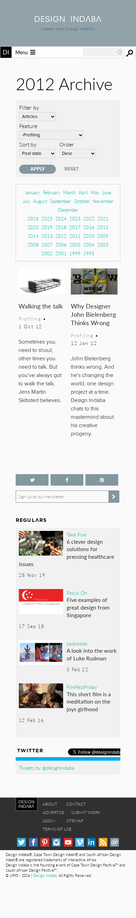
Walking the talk (40, 305)
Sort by (28, 144)
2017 (75, 227)
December (68, 209)
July (26, 201)
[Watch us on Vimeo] (79, 842)
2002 (47, 253)
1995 (89, 253)
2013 (47, 236)
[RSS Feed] (103, 842)
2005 (75, 244)
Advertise (53, 812)
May (95, 192)
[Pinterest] (44, 842)
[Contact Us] (114, 842)
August (40, 201)
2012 (61, 236)
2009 (102, 236)
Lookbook (77, 643)
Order (66, 144)
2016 (89, 227)
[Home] (68, 20)
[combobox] (103, 52)
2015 (102, 227)
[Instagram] (56, 842)
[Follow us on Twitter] (32, 480)
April (83, 192)
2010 (89, 236)
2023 (75, 218)
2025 (47, 218)
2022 (89, 218)
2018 (61, 227)
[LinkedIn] (91, 842)
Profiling (29, 318)
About (50, 804)
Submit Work (85, 812)
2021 (102, 218)
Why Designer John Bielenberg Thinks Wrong (93, 314)
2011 (75, 236)
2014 (33, 236)
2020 (33, 227)
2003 (102, 244)
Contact (76, 804)
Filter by (29, 107)
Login (49, 821)
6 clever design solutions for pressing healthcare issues (66, 553)
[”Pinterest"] (101, 480)
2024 (61, 218)
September (60, 201)
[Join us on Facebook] (67, 480)
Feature (28, 126)
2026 (33, 218)
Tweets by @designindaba (46, 767)
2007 (47, 244)
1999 (75, 253)
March (69, 192)
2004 (89, 244)
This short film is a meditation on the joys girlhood (89, 701)
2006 (61, 244)
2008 (33, 244)
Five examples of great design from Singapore (88, 607)
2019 (47, 227)
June (106, 192)
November (103, 201)
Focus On (77, 592)
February (51, 192)
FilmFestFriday (82, 686)
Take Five (76, 534)
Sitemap (74, 821)
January (32, 192)
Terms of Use (57, 829)
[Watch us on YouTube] (68, 842)
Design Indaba (44, 875)
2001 (61, 253)
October (82, 201)
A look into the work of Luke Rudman (91, 654)
